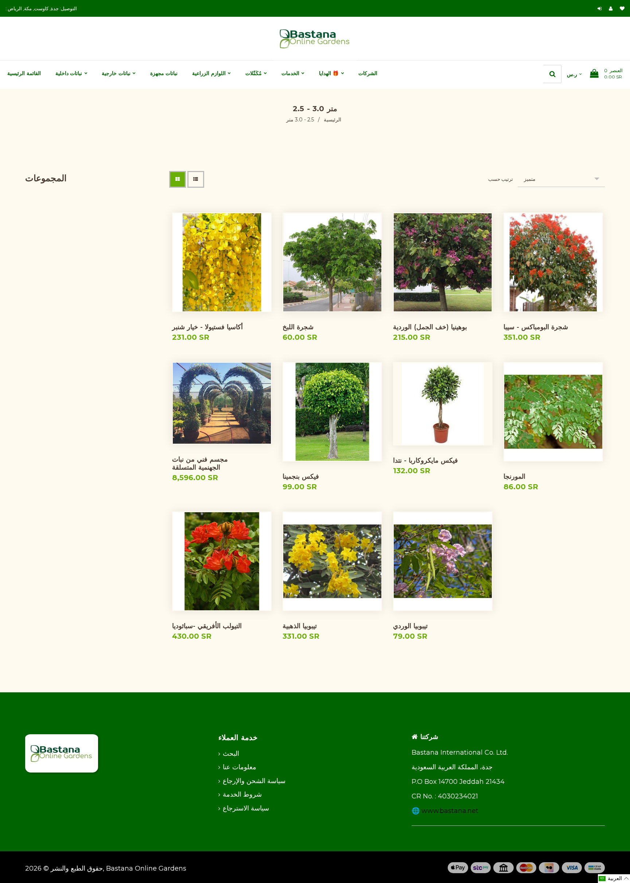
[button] (614, 878)
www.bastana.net (449, 811)
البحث (231, 754)
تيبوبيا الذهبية (300, 626)
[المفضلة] (622, 8)
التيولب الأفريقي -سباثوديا (207, 626)
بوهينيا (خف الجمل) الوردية (430, 327)
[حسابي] (612, 8)
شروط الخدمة (242, 794)
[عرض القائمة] (195, 179)
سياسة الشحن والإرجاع (254, 781)
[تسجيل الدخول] (599, 8)
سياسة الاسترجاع (246, 808)
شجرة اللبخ (298, 327)
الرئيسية (332, 119)
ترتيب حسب (500, 179)
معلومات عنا (239, 767)
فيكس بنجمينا (301, 476)
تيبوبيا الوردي (410, 626)
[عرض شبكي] (177, 179)
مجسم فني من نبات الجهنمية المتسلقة (200, 463)
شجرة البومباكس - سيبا (535, 327)
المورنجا (514, 476)
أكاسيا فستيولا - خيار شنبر (207, 327)
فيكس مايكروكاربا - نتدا (425, 460)
